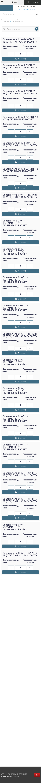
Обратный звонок (28, 9)
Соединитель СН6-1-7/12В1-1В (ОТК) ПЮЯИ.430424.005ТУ (20, 170)
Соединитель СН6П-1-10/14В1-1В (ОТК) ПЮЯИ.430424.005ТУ (20, 196)
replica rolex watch (20, 579)
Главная (4, 20)
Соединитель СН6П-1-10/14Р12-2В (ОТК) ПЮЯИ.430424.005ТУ (15, 279)
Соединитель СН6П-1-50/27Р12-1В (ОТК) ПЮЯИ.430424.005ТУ (15, 527)
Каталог (12, 20)
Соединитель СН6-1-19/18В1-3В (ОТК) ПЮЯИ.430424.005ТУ (20, 92)
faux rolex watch (20, 590)
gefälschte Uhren (20, 582)
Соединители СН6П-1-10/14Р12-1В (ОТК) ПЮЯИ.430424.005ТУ (15, 223)
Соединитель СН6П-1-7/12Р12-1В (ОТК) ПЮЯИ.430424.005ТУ (20, 554)
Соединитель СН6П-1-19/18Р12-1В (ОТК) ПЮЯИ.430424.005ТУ (15, 390)
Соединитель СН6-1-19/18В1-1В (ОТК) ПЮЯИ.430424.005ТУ (20, 66)
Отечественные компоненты (26, 20)
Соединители (5, 21)
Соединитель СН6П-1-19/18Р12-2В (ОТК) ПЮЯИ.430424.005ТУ (15, 418)
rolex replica (20, 587)
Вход (15, 2)
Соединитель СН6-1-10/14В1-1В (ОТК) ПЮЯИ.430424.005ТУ (20, 40)
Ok (37, 775)
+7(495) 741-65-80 (27, 6)
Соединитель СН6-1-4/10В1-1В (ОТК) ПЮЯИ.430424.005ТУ (20, 118)
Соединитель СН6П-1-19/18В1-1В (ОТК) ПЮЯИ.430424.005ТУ (20, 335)
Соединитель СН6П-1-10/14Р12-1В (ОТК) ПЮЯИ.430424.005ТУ (15, 251)
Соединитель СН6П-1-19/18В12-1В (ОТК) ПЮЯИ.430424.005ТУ (15, 362)
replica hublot (20, 584)
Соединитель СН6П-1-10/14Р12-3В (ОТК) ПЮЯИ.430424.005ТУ (15, 308)
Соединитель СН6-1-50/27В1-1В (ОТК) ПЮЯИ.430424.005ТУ (20, 144)
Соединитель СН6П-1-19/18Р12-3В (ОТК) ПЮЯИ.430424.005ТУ (15, 447)
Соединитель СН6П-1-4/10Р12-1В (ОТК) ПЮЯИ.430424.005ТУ (20, 474)
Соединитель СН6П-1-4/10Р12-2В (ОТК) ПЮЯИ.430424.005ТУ (20, 500)
